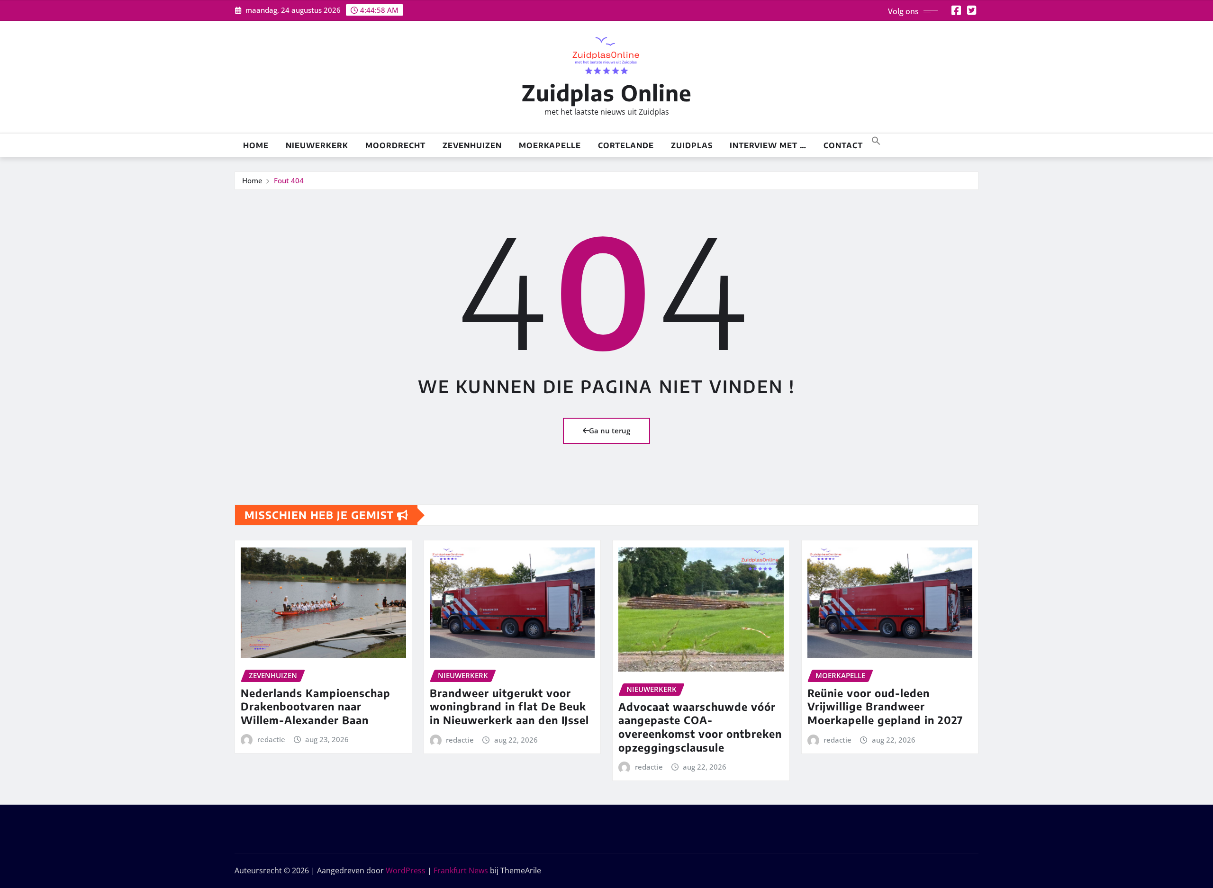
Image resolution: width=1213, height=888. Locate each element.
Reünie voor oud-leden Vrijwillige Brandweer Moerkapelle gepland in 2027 (885, 706)
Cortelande (626, 145)
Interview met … (768, 145)
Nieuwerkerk (317, 145)
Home (256, 145)
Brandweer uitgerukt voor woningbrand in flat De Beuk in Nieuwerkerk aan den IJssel (509, 706)
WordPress (405, 870)
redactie (271, 739)
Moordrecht (395, 145)
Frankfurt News (461, 870)
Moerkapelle (550, 145)
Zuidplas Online (607, 92)
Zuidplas (692, 145)
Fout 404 (289, 180)
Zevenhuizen (472, 145)
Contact (843, 145)
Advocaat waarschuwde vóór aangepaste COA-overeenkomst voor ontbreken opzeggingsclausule (700, 727)
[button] (876, 140)
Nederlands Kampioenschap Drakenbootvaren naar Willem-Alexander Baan (315, 706)
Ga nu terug (609, 430)
